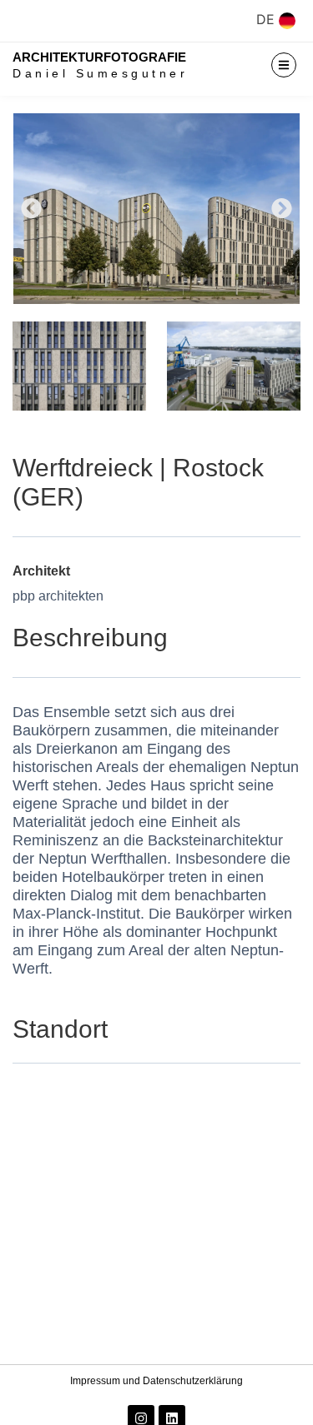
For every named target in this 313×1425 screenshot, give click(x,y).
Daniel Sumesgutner (100, 73)
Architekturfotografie (99, 57)
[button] (31, 208)
